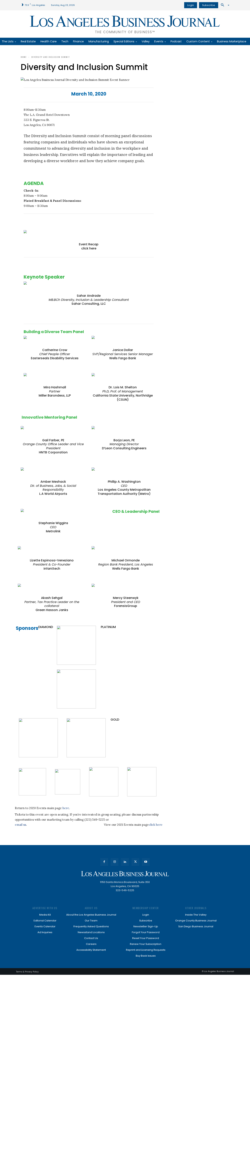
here (65, 808)
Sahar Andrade (89, 295)
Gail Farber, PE (53, 440)
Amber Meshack (53, 481)
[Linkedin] (125, 862)
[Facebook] (104, 862)
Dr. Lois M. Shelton (123, 387)
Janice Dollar (122, 350)
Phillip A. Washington (124, 481)
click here (88, 248)
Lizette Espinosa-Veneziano (52, 560)
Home (24, 56)
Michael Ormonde (126, 560)
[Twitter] (135, 862)
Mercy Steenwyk (125, 598)
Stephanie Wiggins (53, 523)
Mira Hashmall (55, 387)
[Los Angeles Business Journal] (125, 873)
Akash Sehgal (51, 598)
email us (20, 825)
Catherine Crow (54, 350)
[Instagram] (114, 862)
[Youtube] (146, 862)
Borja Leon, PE (124, 440)
